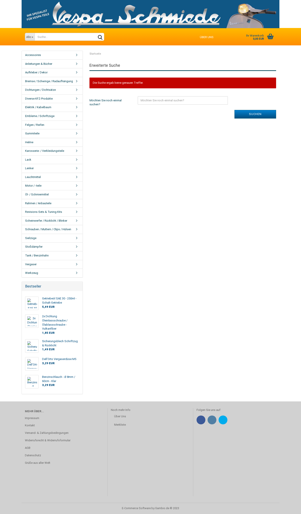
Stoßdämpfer (34, 246)
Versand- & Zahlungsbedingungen (47, 432)
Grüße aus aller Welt (37, 462)
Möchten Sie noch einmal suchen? (105, 102)
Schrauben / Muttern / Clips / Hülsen (48, 229)
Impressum (32, 418)
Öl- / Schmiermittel (37, 194)
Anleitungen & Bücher (38, 63)
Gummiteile (32, 133)
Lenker (29, 168)
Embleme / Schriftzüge (39, 116)
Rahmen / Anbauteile (38, 203)
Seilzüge (30, 238)
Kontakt (30, 425)
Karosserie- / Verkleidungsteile (44, 150)
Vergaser (31, 264)
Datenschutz (33, 455)
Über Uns (120, 416)
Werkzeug (31, 273)
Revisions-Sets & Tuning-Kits (43, 211)
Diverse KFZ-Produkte (39, 98)
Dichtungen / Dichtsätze (40, 89)
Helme (29, 142)
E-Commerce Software (136, 508)
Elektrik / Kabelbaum (38, 107)
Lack (28, 159)
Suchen (255, 114)
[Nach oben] (288, 507)
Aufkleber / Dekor (36, 72)
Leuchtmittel (33, 177)
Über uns (207, 37)
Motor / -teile (33, 185)
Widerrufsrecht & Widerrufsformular (48, 440)
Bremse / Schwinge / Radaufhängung (49, 81)
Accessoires (33, 55)
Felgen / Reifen (34, 124)
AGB (27, 447)
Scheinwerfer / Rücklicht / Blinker (46, 220)
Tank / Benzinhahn (37, 255)
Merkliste (120, 424)
